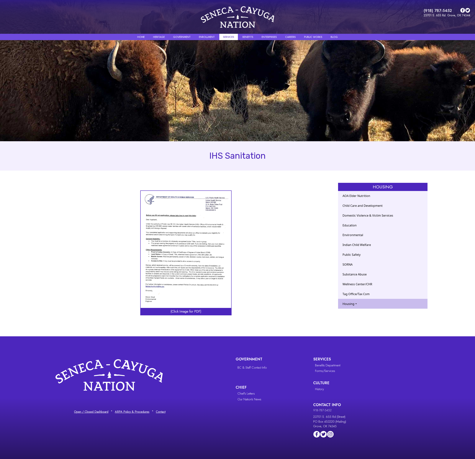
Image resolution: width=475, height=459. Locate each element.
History (319, 389)
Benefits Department (327, 365)
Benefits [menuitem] (248, 37)
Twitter (467, 10)
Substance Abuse (355, 274)
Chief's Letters (246, 393)
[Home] (237, 17)
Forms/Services (325, 371)
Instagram (330, 434)
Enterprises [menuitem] (269, 37)
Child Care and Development (363, 206)
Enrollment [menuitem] (207, 37)
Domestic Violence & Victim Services (368, 215)
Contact (161, 412)
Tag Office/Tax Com (356, 294)
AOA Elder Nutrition (356, 196)
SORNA (348, 264)
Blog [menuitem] (334, 37)
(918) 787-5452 (438, 10)
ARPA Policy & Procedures (132, 412)
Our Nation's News (249, 399)
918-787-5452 (322, 410)
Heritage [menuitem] (159, 37)
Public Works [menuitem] (313, 37)
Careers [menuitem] (290, 37)
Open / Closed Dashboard (91, 412)
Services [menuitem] (228, 37)
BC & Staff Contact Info (252, 367)
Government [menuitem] (182, 37)
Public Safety (352, 255)
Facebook (462, 10)
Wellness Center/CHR (357, 284)
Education (350, 225)
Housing (348, 304)
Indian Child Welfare (357, 245)
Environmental (353, 235)
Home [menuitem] (141, 37)
